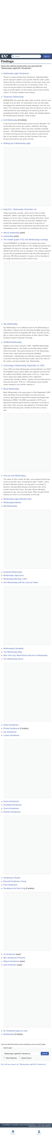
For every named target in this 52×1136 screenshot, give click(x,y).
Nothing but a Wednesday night (16, 143)
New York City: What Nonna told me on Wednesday (25, 655)
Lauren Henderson (11, 735)
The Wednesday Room (13, 659)
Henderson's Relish (11, 878)
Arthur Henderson (11, 725)
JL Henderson (9, 954)
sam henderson (10, 965)
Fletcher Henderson (11, 812)
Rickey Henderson (11, 728)
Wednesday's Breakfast (13, 648)
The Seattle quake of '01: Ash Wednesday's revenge (25, 240)
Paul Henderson (10, 885)
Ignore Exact (26, 1058)
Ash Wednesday (10, 120)
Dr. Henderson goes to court (15, 1031)
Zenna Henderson (11, 808)
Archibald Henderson (12, 805)
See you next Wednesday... (15, 476)
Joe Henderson (10, 732)
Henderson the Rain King (14, 888)
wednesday (8, 236)
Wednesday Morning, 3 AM (14, 579)
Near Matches (11, 1058)
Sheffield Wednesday (12, 342)
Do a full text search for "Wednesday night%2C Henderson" (23, 1064)
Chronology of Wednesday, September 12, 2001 (24, 365)
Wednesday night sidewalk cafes (17, 499)
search (44, 1054)
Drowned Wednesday (12, 572)
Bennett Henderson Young (14, 881)
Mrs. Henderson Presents (14, 958)
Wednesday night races (13, 575)
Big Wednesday (10, 506)
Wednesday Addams (12, 502)
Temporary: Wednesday (13, 97)
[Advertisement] (26, 27)
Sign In (46, 56)
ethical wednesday (11, 233)
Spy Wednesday (10, 324)
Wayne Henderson (11, 961)
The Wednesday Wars (12, 652)
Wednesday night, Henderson (16, 73)
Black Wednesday (11, 389)
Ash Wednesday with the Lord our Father (20, 582)
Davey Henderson (11, 801)
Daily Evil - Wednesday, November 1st (19, 209)
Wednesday (8, 1034)
